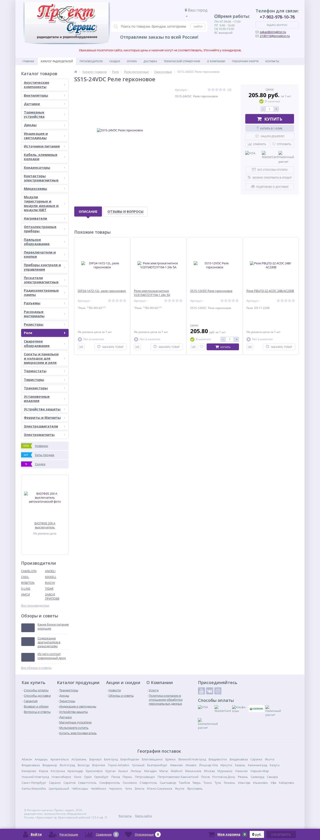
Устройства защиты (42, 409)
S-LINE (25, 588)
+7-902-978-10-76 (277, 17)
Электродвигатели (41, 426)
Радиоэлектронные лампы (41, 292)
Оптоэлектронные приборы (40, 229)
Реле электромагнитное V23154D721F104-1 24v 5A (152, 293)
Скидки (114, 61)
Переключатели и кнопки (40, 254)
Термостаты (35, 371)
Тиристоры (34, 379)
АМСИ (25, 594)
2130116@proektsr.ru (275, 36)
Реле (28, 333)
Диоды (30, 125)
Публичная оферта (245, 61)
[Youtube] (201, 690)
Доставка (150, 61)
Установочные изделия (37, 398)
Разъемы (32, 303)
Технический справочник (182, 61)
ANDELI (50, 571)
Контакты (272, 61)
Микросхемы (35, 188)
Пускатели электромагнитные (41, 280)
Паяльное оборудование (37, 241)
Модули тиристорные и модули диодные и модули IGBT (41, 203)
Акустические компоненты (36, 84)
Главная (28, 61)
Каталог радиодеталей (57, 61)
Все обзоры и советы (36, 668)
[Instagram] (217, 690)
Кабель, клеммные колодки (40, 156)
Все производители (35, 606)
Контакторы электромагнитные (41, 178)
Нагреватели (35, 218)
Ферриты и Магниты (42, 417)
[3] (217, 90)
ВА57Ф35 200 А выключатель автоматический (45, 525)
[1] (209, 90)
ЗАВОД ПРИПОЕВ (52, 596)
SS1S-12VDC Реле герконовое (211, 291)
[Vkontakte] (209, 690)
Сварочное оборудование (37, 343)
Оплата (132, 61)
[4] (220, 90)
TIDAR (49, 588)
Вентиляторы (36, 95)
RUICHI (50, 583)
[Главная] (75, 72)
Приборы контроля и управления (42, 267)
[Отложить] (201, 346)
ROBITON (27, 583)
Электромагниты (39, 434)
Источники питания (42, 146)
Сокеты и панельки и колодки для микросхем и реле (41, 358)
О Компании (216, 61)
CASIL (25, 577)
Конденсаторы (37, 167)
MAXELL (50, 577)
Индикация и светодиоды (36, 135)
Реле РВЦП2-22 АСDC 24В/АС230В (270, 291)
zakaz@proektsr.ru (273, 32)
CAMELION (29, 571)
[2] (213, 90)
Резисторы (33, 324)
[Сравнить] (81, 346)
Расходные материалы (34, 313)
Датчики (32, 104)
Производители (91, 61)
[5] (224, 90)
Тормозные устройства (34, 114)
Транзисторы (36, 388)
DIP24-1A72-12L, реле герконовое (102, 291)
